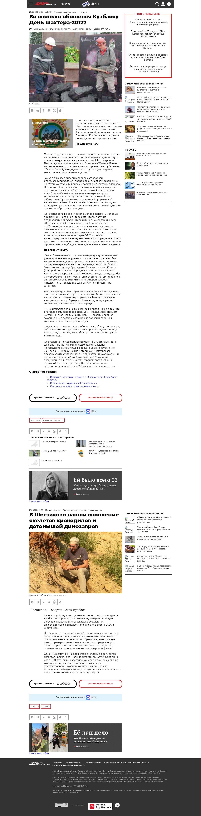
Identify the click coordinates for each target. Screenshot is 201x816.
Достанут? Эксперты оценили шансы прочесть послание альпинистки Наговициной (154, 99)
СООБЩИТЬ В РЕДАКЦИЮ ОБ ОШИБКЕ (69, 765)
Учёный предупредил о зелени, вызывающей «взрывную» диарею (151, 174)
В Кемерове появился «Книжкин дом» (73, 383)
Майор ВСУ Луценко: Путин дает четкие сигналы (151, 155)
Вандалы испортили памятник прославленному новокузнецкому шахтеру (102, 443)
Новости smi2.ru (39, 501)
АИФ (37, 103)
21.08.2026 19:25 (36, 510)
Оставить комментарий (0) (100, 398)
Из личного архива (58, 595)
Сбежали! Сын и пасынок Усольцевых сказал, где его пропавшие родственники (154, 519)
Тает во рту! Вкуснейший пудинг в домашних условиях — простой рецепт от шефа (153, 548)
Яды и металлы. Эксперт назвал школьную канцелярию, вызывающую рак (151, 89)
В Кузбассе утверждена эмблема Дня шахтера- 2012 (103, 452)
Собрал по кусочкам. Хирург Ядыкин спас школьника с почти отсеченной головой (154, 118)
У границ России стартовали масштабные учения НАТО (149, 184)
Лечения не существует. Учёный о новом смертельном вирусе (152, 538)
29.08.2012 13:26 (36, 12)
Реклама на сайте (73, 763)
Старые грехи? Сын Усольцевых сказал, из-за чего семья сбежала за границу (153, 558)
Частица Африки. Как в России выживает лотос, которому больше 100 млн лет (153, 529)
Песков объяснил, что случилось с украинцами (152, 164)
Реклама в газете (93, 763)
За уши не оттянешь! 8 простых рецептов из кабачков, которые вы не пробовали (154, 128)
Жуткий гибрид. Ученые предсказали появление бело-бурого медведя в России (154, 568)
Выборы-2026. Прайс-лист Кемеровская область (126, 763)
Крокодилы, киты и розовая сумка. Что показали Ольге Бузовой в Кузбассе (148, 45)
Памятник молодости (52, 460)
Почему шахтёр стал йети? (54, 451)
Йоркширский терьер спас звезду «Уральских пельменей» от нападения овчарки (148, 69)
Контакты (57, 763)
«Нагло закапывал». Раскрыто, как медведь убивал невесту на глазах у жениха (153, 138)
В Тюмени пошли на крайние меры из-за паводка (152, 193)
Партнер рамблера (78, 805)
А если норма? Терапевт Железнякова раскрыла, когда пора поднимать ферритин (148, 22)
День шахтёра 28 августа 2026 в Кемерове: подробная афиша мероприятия (148, 34)
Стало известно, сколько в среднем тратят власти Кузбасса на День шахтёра (148, 57)
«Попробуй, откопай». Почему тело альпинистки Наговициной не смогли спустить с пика (153, 109)
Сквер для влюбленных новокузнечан (73, 386)
